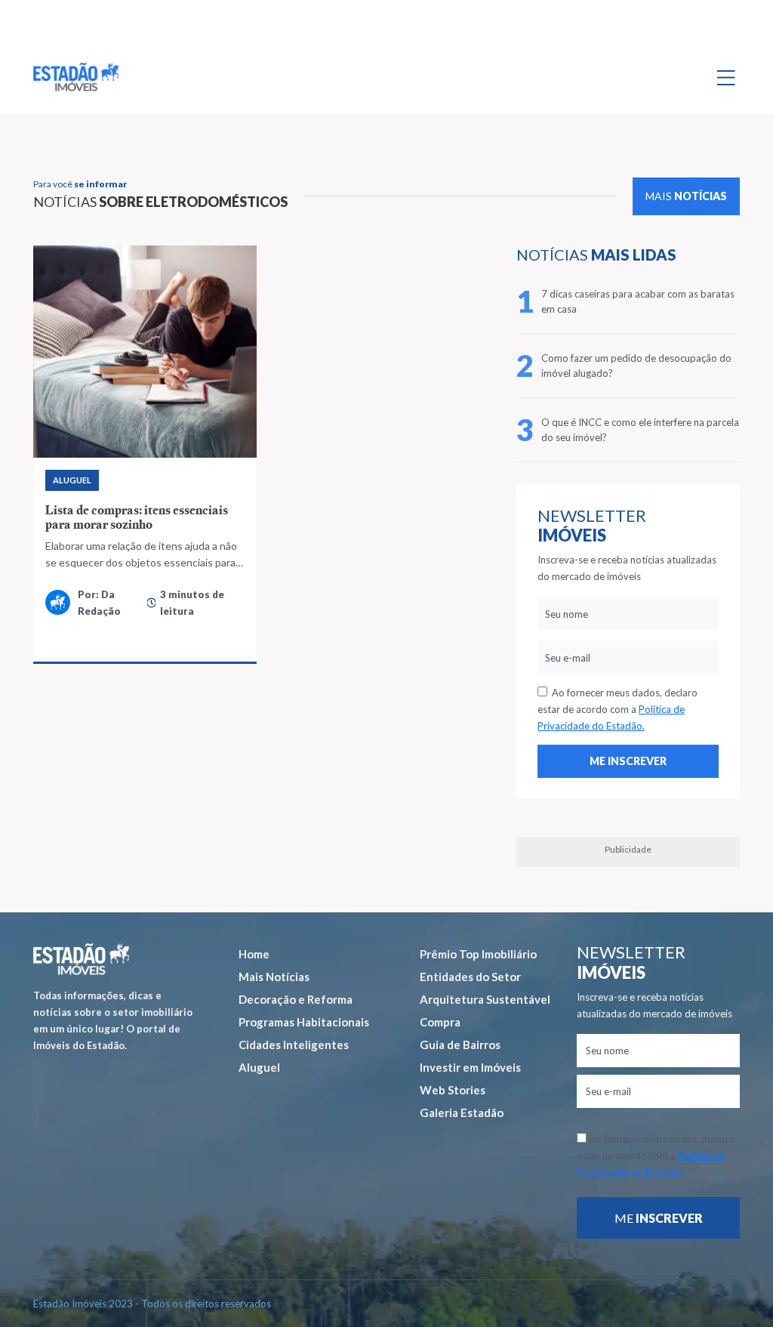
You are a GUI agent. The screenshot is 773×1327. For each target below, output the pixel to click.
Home (254, 954)
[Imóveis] (81, 959)
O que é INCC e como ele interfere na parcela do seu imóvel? (640, 429)
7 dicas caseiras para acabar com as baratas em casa (638, 301)
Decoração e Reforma (296, 999)
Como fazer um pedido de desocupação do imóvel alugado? (636, 365)
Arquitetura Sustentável (485, 999)
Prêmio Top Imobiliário (478, 954)
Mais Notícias (274, 976)
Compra (440, 1022)
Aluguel (72, 480)
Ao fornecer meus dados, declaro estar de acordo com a (617, 709)
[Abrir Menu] (726, 77)
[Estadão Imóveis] (76, 77)
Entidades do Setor (470, 976)
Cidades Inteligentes (294, 1044)
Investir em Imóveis (470, 1067)
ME (658, 1218)
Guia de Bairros (460, 1044)
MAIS (686, 196)
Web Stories (452, 1090)
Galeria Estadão (462, 1112)
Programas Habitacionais (304, 1022)
